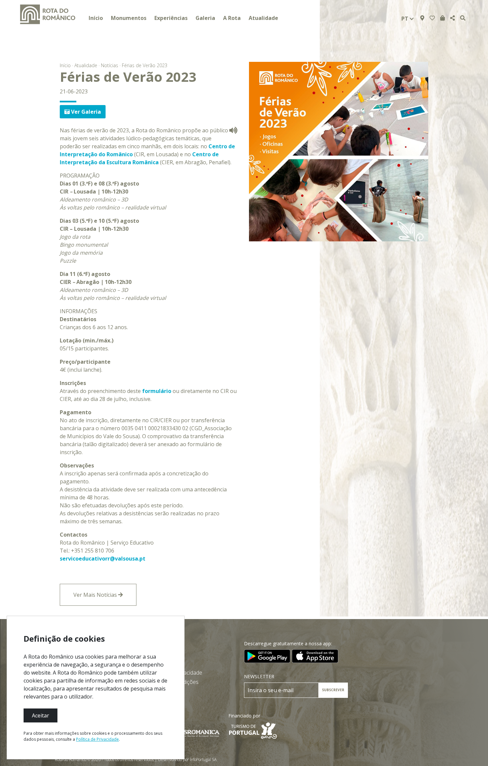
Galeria (205, 18)
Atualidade (263, 18)
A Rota (232, 18)
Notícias (109, 65)
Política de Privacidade (97, 739)
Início (96, 18)
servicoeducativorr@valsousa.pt (102, 558)
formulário (156, 391)
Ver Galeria (85, 111)
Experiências (171, 18)
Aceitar (40, 715)
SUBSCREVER (333, 690)
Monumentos (128, 18)
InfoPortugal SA (203, 759)
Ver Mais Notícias (95, 594)
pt (405, 18)
